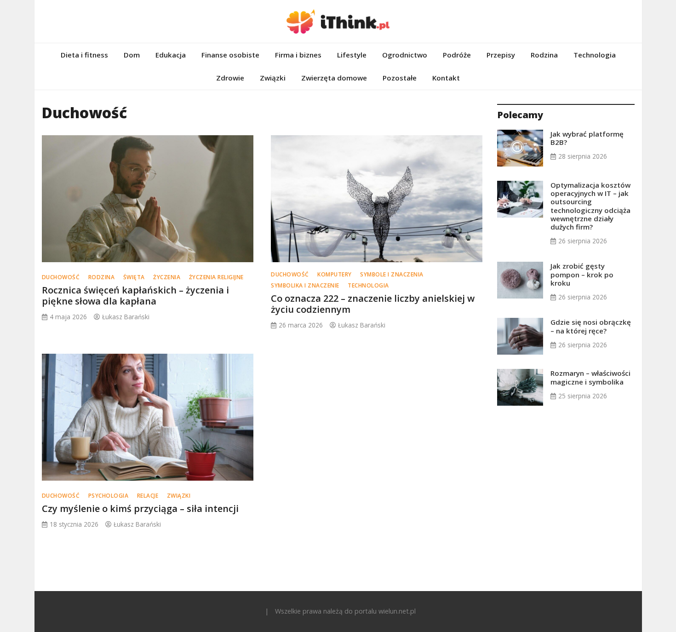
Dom (132, 54)
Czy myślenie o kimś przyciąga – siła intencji (140, 508)
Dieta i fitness (84, 54)
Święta (134, 277)
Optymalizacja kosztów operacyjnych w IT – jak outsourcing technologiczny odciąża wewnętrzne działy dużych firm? (590, 205)
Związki (273, 77)
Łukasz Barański (125, 316)
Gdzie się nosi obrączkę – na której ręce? (590, 326)
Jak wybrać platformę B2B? (587, 138)
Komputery (334, 274)
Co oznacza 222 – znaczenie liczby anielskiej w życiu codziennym (373, 304)
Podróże (457, 54)
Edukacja (170, 54)
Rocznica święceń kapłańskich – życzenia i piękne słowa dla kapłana (135, 295)
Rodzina (544, 54)
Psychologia (108, 496)
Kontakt (446, 77)
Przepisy (501, 54)
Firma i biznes (298, 54)
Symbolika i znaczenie (305, 285)
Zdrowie (230, 77)
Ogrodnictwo (404, 54)
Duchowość (61, 277)
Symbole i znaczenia (392, 274)
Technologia (594, 54)
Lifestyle (352, 54)
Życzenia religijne (216, 277)
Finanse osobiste (230, 54)
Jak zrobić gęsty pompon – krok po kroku (581, 274)
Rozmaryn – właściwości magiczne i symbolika (590, 377)
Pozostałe (400, 77)
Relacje (148, 496)
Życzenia (166, 277)
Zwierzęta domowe (334, 77)
